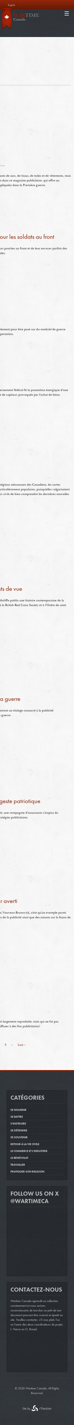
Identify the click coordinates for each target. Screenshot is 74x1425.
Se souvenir (19, 1137)
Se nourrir (18, 1110)
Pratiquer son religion (27, 1171)
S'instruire (18, 1123)
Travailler (17, 1164)
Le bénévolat (19, 1158)
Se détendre (18, 1130)
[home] (35, 20)
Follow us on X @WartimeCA (34, 1197)
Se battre (16, 1116)
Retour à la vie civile (24, 1144)
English (11, 5)
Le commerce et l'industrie (28, 1151)
